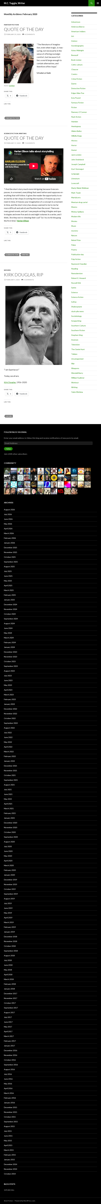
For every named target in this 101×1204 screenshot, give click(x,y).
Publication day (77, 254)
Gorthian (12, 86)
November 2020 (10, 827)
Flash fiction (76, 117)
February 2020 (10, 870)
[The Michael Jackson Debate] (40, 491)
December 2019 (10, 879)
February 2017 (10, 1041)
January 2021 (9, 818)
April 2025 (8, 585)
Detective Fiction (78, 88)
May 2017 (8, 1027)
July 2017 (8, 1017)
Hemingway (76, 126)
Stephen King (77, 335)
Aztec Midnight (77, 50)
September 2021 (11, 780)
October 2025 (10, 557)
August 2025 (9, 566)
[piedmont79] (81, 477)
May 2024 (8, 633)
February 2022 (10, 756)
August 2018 (9, 955)
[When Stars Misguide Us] (47, 484)
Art (72, 36)
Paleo (73, 245)
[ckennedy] (47, 477)
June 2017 (8, 1022)
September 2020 (11, 837)
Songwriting (76, 321)
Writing (22, 133)
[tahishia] (87, 484)
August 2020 (9, 842)
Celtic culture (76, 65)
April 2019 (8, 917)
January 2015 (9, 1159)
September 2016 (11, 1065)
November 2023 (10, 657)
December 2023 (10, 652)
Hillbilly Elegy (76, 136)
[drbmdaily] (74, 471)
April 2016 (8, 1088)
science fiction (12, 255)
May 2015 (8, 1140)
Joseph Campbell (78, 164)
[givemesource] (14, 484)
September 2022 (11, 723)
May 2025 (8, 581)
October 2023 (10, 661)
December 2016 (10, 1050)
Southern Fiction (78, 330)
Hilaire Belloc (76, 131)
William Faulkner (77, 378)
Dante (73, 83)
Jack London (76, 155)
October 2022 (10, 718)
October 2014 (10, 1174)
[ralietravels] (74, 477)
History (74, 140)
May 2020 (8, 856)
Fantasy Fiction (11, 25)
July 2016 (8, 1074)
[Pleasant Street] (61, 491)
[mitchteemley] (7, 484)
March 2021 (9, 808)
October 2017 (10, 1003)
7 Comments (29, 143)
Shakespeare (76, 306)
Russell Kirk (76, 283)
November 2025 (10, 552)
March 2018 (9, 979)
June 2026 (8, 519)
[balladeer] (47, 491)
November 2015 (10, 1112)
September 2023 (11, 666)
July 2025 (8, 571)
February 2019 (10, 927)
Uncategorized (77, 359)
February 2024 (10, 642)
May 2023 (8, 685)
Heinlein (74, 121)
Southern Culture (78, 325)
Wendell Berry (77, 373)
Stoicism (74, 340)
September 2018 (11, 951)
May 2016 (8, 1083)
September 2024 (11, 619)
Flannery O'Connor (79, 112)
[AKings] (61, 484)
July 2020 (8, 846)
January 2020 (9, 875)
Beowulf (74, 55)
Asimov (74, 41)
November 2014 (10, 1169)
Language (75, 174)
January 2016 (9, 1102)
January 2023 (9, 704)
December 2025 (10, 547)
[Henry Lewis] (34, 491)
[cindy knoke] (54, 484)
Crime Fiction (76, 79)
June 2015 (8, 1136)
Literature (75, 178)
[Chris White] (61, 477)
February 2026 (10, 538)
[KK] (27, 471)
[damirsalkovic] (20, 477)
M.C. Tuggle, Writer (14, 3)
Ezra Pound (75, 98)
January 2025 (9, 600)
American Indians (78, 31)
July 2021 (8, 789)
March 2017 (9, 1036)
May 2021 (8, 799)
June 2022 (8, 737)
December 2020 (10, 823)
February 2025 (10, 595)
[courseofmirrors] (40, 484)
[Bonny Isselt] (61, 471)
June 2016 (8, 1079)
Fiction (74, 107)
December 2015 (10, 1107)
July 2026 (8, 514)
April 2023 (8, 690)
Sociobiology (76, 316)
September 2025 (11, 562)
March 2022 (9, 751)
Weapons (75, 368)
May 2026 (8, 524)
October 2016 (10, 1060)
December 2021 (10, 766)
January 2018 (9, 989)
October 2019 (10, 889)
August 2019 (9, 898)
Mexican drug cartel (79, 202)
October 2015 (10, 1117)
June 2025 (8, 576)
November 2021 (10, 770)
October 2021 (10, 775)
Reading (74, 269)
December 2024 (10, 604)
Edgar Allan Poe (77, 93)
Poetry (74, 250)
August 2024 (9, 623)
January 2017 (9, 1046)
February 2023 (10, 699)
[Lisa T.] (27, 477)
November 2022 (10, 713)
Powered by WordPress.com (25, 1201)
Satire (73, 288)
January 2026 (9, 543)
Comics (74, 74)
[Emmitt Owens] (34, 484)
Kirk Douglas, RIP (23, 274)
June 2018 (8, 965)
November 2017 (10, 998)
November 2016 (10, 1055)
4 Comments (29, 34)
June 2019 (8, 908)
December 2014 (10, 1164)
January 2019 (9, 932)
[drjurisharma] (81, 484)
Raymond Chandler (79, 264)
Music (73, 226)
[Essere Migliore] (27, 484)
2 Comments (29, 280)
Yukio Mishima (77, 392)
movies (9, 416)
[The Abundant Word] (67, 471)
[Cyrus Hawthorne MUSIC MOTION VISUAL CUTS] (20, 484)
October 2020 (10, 832)
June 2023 (8, 680)
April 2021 (8, 804)
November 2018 (10, 941)
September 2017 (11, 1008)
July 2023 (8, 675)
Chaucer (74, 69)
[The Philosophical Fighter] (20, 471)
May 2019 (8, 913)
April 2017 (8, 1031)
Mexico (74, 207)
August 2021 (9, 785)
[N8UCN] (87, 471)
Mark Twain (76, 193)
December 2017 (10, 993)
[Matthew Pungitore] (87, 477)
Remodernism (77, 273)
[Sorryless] (47, 471)
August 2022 (9, 728)
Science (74, 292)
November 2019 (10, 884)
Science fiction (11, 133)
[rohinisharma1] (67, 484)
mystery (74, 231)
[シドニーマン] (14, 471)
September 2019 (11, 894)
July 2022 (8, 732)
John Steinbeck (77, 159)
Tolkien (74, 354)
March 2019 (9, 922)
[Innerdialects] (67, 477)
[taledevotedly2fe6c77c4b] (67, 491)
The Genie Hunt (78, 349)
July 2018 (8, 960)
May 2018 (8, 970)
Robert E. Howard (78, 278)
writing (25, 255)
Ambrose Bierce (77, 27)
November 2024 (10, 609)
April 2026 (8, 528)
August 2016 (9, 1069)
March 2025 (9, 590)
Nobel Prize (76, 240)
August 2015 (9, 1126)
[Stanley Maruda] (34, 471)
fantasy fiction (12, 118)
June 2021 (8, 794)
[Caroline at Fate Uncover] (14, 477)
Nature (74, 235)
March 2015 (9, 1150)
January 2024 (9, 647)
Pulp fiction (76, 259)
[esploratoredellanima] (54, 491)
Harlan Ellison (23, 220)
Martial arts (76, 197)
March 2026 (9, 533)
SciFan (74, 302)
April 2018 (8, 974)
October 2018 (10, 946)
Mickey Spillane (77, 212)
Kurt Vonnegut (77, 169)
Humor (74, 150)
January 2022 (9, 761)
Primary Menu (98, 3)
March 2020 (9, 865)
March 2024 (9, 638)
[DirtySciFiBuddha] (40, 471)
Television (75, 344)
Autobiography (77, 46)
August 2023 (9, 671)
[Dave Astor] (74, 484)
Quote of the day (24, 29)
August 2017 (9, 1012)
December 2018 (10, 936)
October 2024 (10, 614)
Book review (76, 60)
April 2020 (8, 861)
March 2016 (9, 1093)
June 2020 (8, 851)
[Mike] (34, 477)
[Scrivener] (7, 477)
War (73, 363)
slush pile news (77, 311)
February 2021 (10, 813)
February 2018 (10, 984)
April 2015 (8, 1145)
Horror (74, 145)
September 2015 (11, 1121)
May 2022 (8, 742)
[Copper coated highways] (40, 477)
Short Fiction (8, 1201)
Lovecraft (75, 183)
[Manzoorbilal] (54, 471)
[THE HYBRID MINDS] (54, 477)
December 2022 (10, 709)
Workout (75, 382)
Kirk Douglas (10, 382)
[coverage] (27, 491)
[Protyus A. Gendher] (74, 491)
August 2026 (9, 509)
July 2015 (8, 1131)
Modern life (76, 216)
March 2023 (9, 694)
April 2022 (8, 747)
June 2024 (8, 628)
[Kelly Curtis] (7, 471)
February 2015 (10, 1155)
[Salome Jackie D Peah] (81, 471)
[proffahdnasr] (20, 491)
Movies (7, 270)
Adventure (75, 22)
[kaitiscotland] (7, 491)
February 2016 (10, 1098)
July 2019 (8, 903)
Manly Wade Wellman (80, 188)
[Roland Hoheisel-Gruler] (14, 491)
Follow (8, 449)
